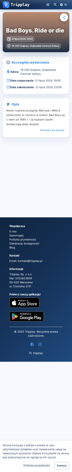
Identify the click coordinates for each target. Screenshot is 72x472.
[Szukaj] (55, 4)
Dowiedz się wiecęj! (52, 130)
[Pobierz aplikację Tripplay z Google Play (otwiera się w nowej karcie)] (26, 317)
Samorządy (16, 235)
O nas (13, 231)
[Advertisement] (36, 179)
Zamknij (62, 465)
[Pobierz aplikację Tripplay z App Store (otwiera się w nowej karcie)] (24, 303)
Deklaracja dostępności (24, 243)
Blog (12, 247)
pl (65, 4)
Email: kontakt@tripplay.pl (26, 261)
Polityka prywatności (36, 465)
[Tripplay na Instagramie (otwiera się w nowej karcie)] (40, 344)
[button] (6, 4)
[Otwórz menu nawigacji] (48, 5)
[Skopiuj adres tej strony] (64, 17)
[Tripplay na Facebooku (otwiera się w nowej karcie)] (32, 344)
